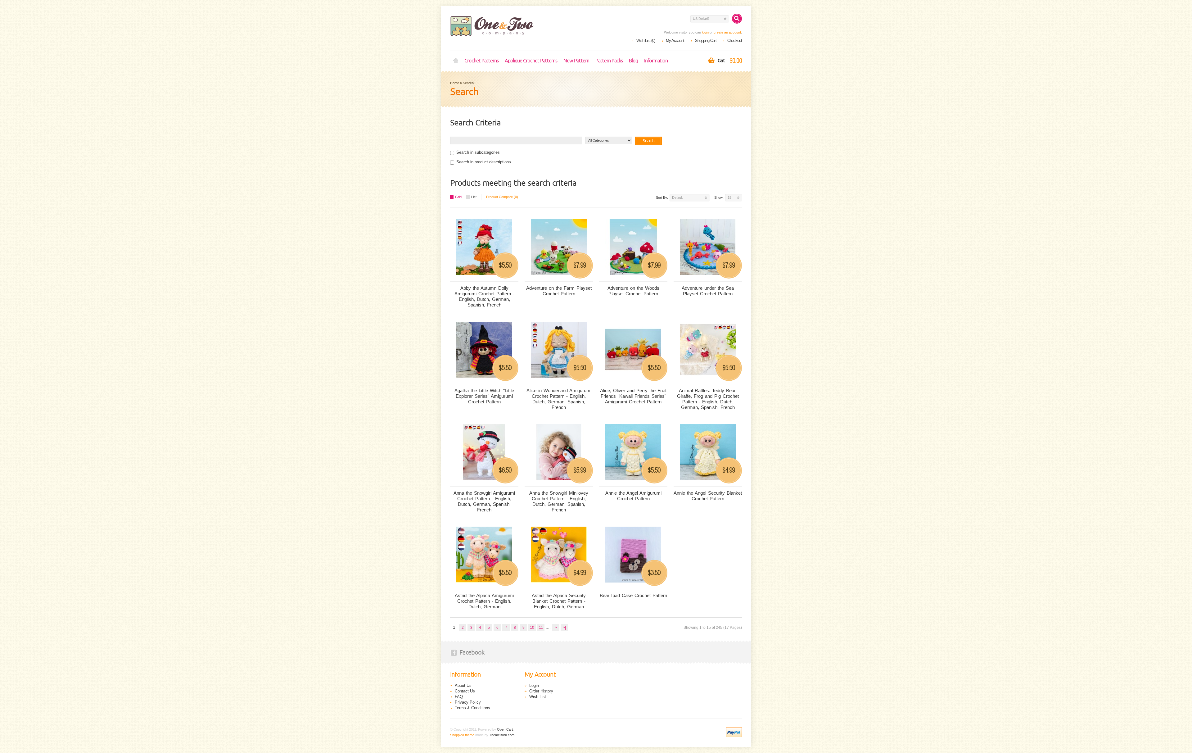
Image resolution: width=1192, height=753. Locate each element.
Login (534, 685)
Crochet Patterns (481, 61)
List (473, 197)
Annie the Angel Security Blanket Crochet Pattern (708, 495)
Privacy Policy (468, 702)
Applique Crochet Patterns (531, 61)
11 (541, 627)
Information (656, 61)
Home (455, 61)
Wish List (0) (645, 40)
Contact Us (465, 691)
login (705, 32)
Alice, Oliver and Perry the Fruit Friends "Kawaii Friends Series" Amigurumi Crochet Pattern (633, 396)
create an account (727, 32)
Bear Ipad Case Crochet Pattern (633, 595)
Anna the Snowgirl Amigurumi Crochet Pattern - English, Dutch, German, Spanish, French (484, 501)
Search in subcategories (478, 152)
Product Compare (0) (502, 197)
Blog (633, 61)
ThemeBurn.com (501, 735)
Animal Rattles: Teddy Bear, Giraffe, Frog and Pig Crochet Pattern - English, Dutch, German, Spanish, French (708, 399)
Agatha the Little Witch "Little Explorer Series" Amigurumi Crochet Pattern (484, 396)
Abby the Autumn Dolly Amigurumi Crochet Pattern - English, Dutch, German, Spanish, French (484, 296)
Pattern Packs (609, 61)
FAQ (459, 696)
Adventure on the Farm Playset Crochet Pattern (559, 290)
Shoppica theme (462, 735)
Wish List (537, 696)
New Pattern (576, 61)
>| (564, 627)
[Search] (737, 19)
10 (532, 627)
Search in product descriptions (483, 162)
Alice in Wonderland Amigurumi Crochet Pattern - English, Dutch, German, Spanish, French (558, 399)
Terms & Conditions (472, 707)
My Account (675, 40)
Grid (458, 197)
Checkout (734, 40)
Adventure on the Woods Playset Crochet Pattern (633, 290)
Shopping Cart (705, 40)
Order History (541, 691)
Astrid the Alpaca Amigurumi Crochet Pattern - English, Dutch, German (484, 601)
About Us (463, 685)
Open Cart (505, 729)
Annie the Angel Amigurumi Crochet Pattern (633, 495)
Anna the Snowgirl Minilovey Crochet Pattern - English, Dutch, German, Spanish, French (558, 501)
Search (468, 83)
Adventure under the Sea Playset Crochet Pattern (708, 290)
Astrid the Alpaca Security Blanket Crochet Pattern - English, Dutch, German (559, 601)
